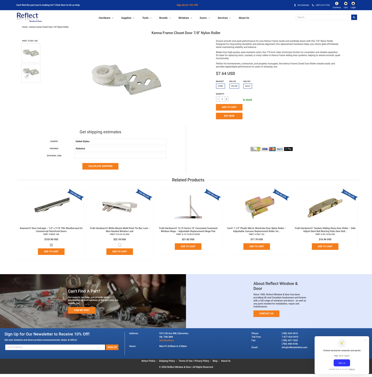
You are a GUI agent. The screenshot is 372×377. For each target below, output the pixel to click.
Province (54, 149)
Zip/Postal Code (54, 156)
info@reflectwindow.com (294, 347)
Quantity (220, 94)
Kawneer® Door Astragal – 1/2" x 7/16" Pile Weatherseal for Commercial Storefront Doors (51, 230)
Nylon (234, 86)
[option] (126, 80)
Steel (220, 86)
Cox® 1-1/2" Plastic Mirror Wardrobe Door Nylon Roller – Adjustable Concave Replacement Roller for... (256, 230)
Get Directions (166, 340)
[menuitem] (106, 17)
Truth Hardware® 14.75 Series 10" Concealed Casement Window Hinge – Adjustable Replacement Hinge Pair (188, 230)
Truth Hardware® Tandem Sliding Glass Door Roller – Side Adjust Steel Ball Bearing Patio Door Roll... (325, 230)
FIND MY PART (82, 310)
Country (54, 141)
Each (247, 86)
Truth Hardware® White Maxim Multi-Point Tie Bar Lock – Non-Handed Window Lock (120, 230)
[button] (229, 107)
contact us (266, 313)
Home (25, 27)
